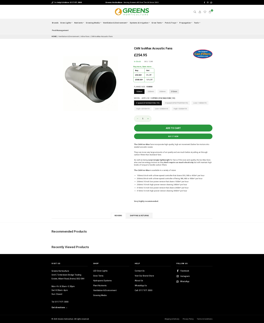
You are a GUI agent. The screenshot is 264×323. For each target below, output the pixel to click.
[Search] (195, 11)
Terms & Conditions (204, 319)
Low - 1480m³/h (200, 103)
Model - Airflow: (154, 98)
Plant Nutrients (100, 285)
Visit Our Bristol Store (144, 276)
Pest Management (60, 30)
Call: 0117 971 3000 (143, 290)
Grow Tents (157, 23)
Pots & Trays (170, 23)
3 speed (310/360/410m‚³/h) (148, 103)
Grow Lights (65, 23)
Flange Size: (143, 87)
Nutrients (78, 23)
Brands (55, 23)
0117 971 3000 (61, 302)
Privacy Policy (188, 319)
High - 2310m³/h (143, 109)
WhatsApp (184, 281)
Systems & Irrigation (139, 23)
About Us (139, 280)
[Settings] (199, 11)
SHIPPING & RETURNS (139, 216)
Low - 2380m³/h (161, 109)
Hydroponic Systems (102, 280)
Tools (196, 23)
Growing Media (93, 23)
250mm (163, 91)
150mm (139, 91)
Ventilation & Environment (115, 23)
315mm (174, 91)
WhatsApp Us (141, 285)
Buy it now (173, 136)
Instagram (185, 276)
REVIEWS (118, 216)
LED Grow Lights (100, 271)
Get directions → (60, 307)
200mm (151, 91)
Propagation (185, 23)
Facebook (185, 271)
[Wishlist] (204, 11)
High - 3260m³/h (180, 109)
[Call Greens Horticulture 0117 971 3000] (132, 2)
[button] (209, 11)
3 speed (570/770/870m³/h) (176, 103)
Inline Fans (85, 36)
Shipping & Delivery (172, 319)
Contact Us (140, 271)
